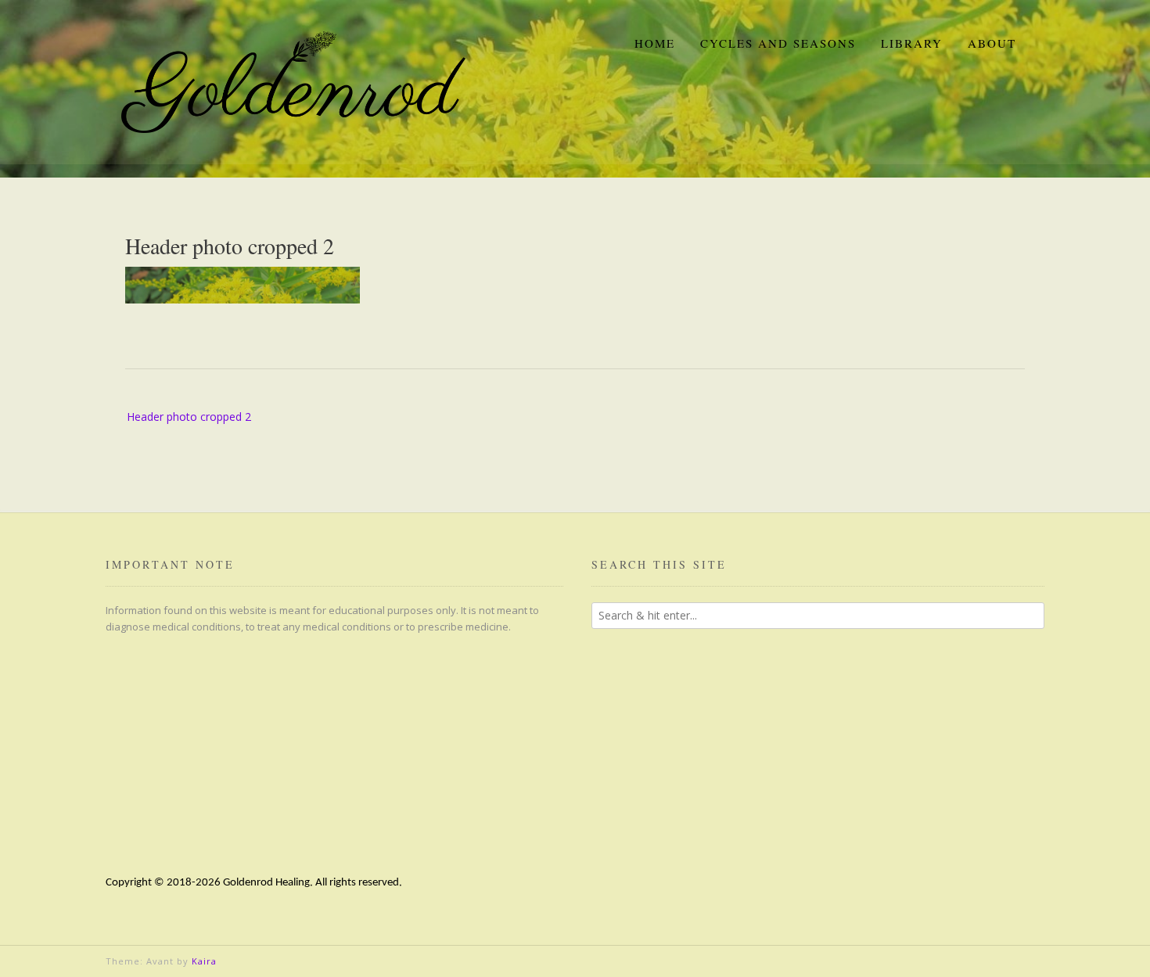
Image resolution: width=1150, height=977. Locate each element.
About (992, 43)
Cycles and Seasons (778, 43)
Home (654, 43)
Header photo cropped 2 (189, 416)
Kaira (204, 961)
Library (912, 43)
